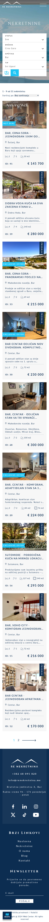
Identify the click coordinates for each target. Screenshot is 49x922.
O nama (24, 850)
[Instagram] (36, 807)
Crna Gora (10, 48)
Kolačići (34, 912)
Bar (7, 57)
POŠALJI (24, 901)
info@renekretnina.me (24, 780)
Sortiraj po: (8, 95)
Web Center (28, 916)
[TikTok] (24, 815)
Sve (7, 39)
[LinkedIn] (24, 807)
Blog (24, 855)
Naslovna (24, 841)
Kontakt (24, 860)
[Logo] (17, 4)
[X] (13, 815)
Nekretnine (24, 846)
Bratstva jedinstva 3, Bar (24, 786)
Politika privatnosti (19, 912)
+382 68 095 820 (24, 773)
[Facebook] (13, 807)
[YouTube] (36, 815)
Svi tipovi (10, 66)
